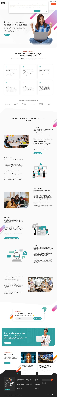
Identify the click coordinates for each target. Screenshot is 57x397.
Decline (44, 10)
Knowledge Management (20, 384)
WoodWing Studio (28, 379)
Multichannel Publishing (20, 380)
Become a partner (37, 384)
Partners (36, 383)
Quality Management (20, 385)
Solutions (18, 377)
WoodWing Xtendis (29, 383)
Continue (37, 10)
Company (36, 377)
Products (27, 377)
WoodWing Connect (29, 384)
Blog (35, 380)
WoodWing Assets (29, 380)
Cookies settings (30, 10)
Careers (36, 385)
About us (36, 379)
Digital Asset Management (20, 379)
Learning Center (37, 388)
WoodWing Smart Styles (29, 385)
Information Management (20, 383)
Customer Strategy (19, 388)
